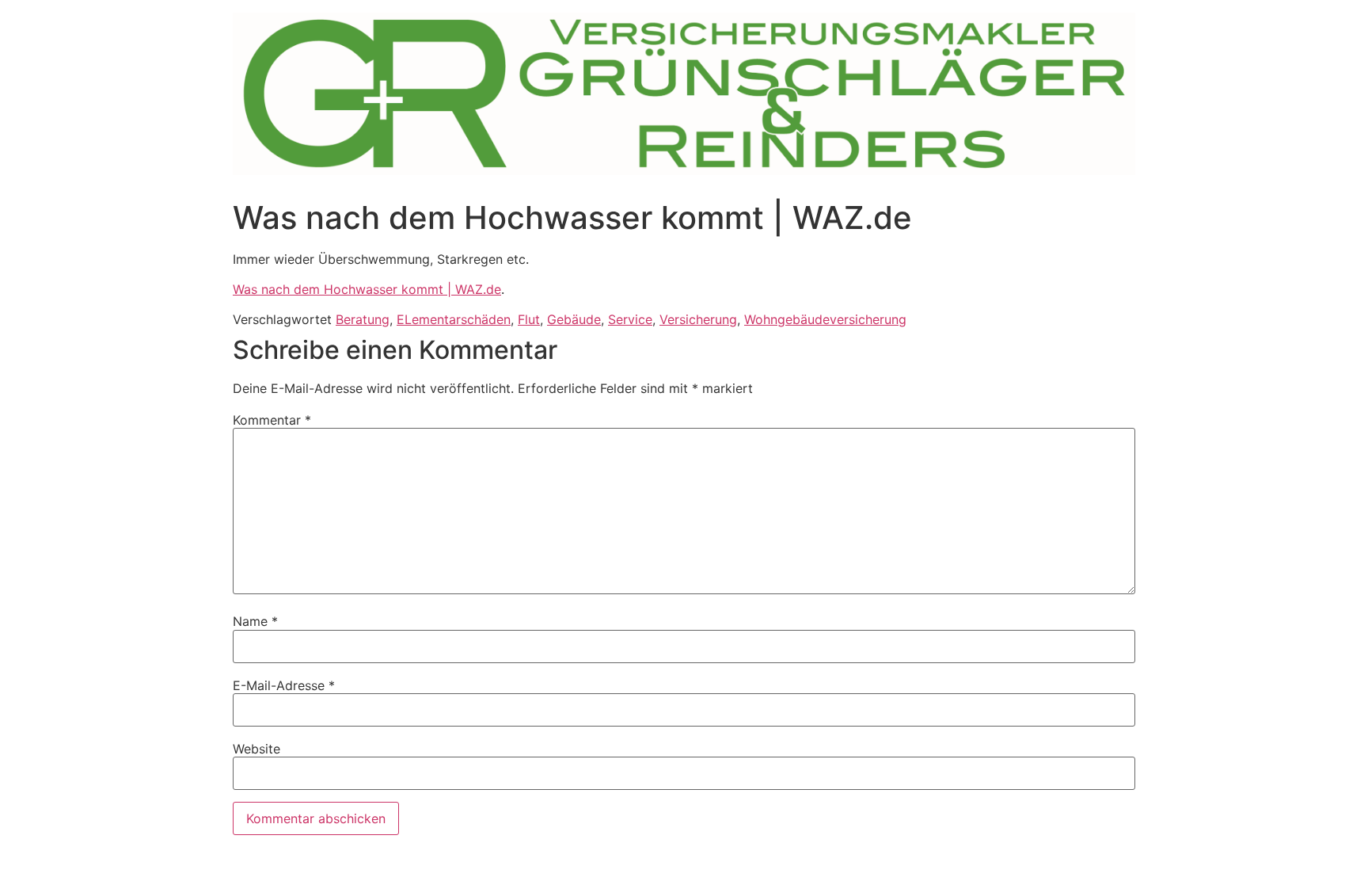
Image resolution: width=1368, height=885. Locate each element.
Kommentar (272, 420)
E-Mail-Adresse (284, 685)
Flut (529, 319)
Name (255, 621)
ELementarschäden (454, 319)
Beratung (363, 319)
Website (256, 748)
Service (630, 319)
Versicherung (698, 319)
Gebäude (574, 319)
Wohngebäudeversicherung (825, 319)
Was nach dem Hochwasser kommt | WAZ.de (367, 289)
